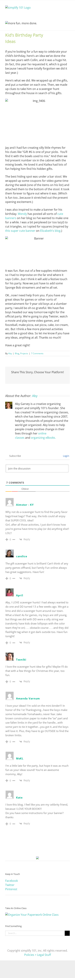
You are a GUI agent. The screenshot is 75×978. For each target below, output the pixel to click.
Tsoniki (21, 659)
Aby (10, 353)
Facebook (11, 881)
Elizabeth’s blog (50, 231)
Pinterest (11, 889)
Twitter (9, 885)
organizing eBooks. (43, 438)
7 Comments (37, 353)
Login (65, 456)
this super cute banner (20, 231)
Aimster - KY (24, 504)
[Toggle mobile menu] (68, 5)
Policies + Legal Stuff (37, 955)
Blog (17, 353)
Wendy (22, 214)
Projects (24, 353)
